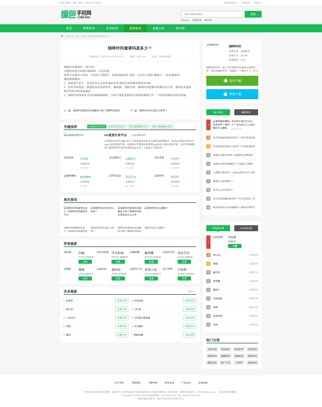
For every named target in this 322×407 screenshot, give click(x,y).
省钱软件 (239, 356)
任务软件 (252, 349)
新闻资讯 (135, 28)
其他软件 (252, 362)
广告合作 (186, 382)
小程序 (239, 362)
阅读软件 (212, 356)
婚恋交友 (212, 362)
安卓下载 (235, 80)
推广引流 (225, 362)
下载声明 (152, 382)
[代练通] (219, 242)
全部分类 (212, 349)
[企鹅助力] (116, 163)
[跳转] (255, 70)
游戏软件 (252, 356)
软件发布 (169, 382)
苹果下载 (235, 94)
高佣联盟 (196, 20)
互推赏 (84, 158)
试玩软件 (225, 349)
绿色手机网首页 (230, 3)
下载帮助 (136, 382)
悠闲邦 (175, 176)
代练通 (232, 237)
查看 (85, 261)
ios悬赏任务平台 (115, 135)
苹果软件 (258, 3)
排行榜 (180, 28)
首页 (69, 28)
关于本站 (119, 382)
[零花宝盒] (116, 181)
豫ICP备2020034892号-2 (170, 398)
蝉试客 (208, 20)
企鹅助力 (130, 158)
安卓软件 (245, 3)
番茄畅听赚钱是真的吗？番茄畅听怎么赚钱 (243, 123)
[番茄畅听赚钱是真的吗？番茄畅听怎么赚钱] (221, 124)
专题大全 (158, 28)
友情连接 (203, 382)
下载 (234, 246)
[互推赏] (71, 163)
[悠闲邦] (161, 181)
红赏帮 (175, 158)
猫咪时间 (235, 46)
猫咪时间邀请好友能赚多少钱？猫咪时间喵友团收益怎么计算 (98, 110)
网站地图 (142, 398)
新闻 (84, 36)
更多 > (191, 291)
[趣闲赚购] (71, 181)
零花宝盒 (130, 176)
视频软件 (225, 356)
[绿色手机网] (76, 15)
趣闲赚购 (85, 176)
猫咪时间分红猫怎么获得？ (153, 110)
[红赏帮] (161, 163)
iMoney (185, 20)
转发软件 (239, 349)
